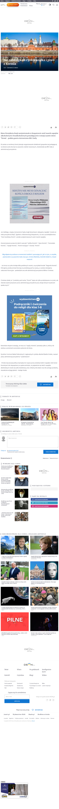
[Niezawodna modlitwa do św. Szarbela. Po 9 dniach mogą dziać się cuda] (21, 493)
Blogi (24, 1)
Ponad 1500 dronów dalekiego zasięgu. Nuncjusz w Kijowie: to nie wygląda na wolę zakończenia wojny (44, 609)
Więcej (38, 3)
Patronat (52, 718)
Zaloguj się (3, 450)
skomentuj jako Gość (14, 450)
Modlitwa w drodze (16, 1)
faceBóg (29, 1)
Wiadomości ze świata (12, 67)
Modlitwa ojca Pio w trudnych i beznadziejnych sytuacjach (6, 503)
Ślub (5, 688)
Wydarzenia (24, 4)
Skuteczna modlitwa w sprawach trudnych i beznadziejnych (7, 467)
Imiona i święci (20, 688)
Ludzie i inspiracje (46, 685)
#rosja (2, 400)
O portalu (6, 718)
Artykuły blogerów (8, 685)
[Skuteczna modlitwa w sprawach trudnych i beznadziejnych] (21, 469)
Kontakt (26, 718)
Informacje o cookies (44, 718)
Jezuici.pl (7, 714)
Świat (5, 67)
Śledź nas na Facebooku (41, 499)
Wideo (44, 675)
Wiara (31, 5)
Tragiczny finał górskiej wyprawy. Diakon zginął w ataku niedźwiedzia (14, 557)
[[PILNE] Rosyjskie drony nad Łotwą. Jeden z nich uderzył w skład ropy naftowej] (15, 621)
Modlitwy (32, 688)
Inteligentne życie (46, 671)
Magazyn (8, 1)
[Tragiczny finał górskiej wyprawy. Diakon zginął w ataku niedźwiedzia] (15, 545)
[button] (50, 5)
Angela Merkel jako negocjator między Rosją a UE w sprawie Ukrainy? (44, 557)
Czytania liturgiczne (34, 683)
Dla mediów (31, 718)
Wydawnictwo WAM (19, 714)
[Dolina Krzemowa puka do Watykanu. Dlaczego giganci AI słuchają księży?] (44, 570)
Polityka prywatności (19, 718)
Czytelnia (20, 675)
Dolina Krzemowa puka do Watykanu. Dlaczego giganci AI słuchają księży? (43, 582)
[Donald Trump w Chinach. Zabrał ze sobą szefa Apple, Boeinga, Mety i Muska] (15, 570)
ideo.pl (33, 721)
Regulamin (11, 718)
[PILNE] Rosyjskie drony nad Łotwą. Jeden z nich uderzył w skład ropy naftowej (14, 633)
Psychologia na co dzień (35, 685)
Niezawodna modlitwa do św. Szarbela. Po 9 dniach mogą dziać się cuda (7, 491)
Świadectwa (20, 685)
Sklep (34, 1)
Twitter (55, 1)
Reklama (37, 718)
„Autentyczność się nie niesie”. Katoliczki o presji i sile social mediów (7, 514)
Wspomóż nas (47, 384)
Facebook (52, 1)
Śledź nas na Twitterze (41, 503)
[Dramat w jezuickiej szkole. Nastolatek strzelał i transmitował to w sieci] (29, 414)
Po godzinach (34, 669)
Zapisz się (17, 701)
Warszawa (43, 3)
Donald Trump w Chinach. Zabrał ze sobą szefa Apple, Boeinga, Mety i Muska (14, 582)
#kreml (9, 400)
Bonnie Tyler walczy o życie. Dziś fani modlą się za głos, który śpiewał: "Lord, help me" (43, 633)
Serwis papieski (8, 683)
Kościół (33, 584)
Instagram (57, 1)
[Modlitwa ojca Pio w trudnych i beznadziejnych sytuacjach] (21, 504)
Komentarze (24, 5)
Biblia (2, 1)
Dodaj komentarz (51, 452)
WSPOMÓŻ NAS (39, 710)
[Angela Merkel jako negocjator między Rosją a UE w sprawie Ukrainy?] (44, 545)
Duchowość (20, 683)
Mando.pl (31, 714)
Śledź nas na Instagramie (42, 506)
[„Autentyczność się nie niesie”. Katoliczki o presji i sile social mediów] (21, 516)
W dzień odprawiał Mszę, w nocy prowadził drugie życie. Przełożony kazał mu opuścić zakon (6, 481)
